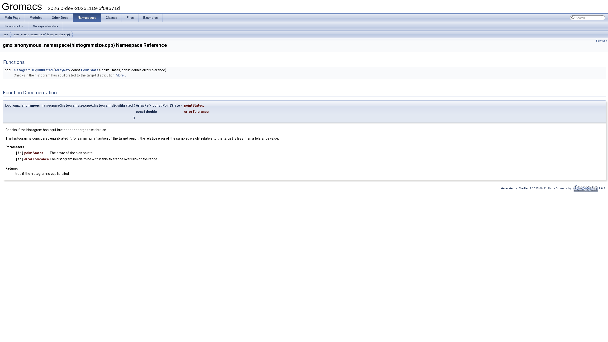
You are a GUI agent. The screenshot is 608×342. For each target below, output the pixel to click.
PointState (89, 70)
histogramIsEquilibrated (33, 70)
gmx (5, 34)
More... (121, 75)
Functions (601, 40)
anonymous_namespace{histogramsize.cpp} (42, 34)
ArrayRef (62, 70)
